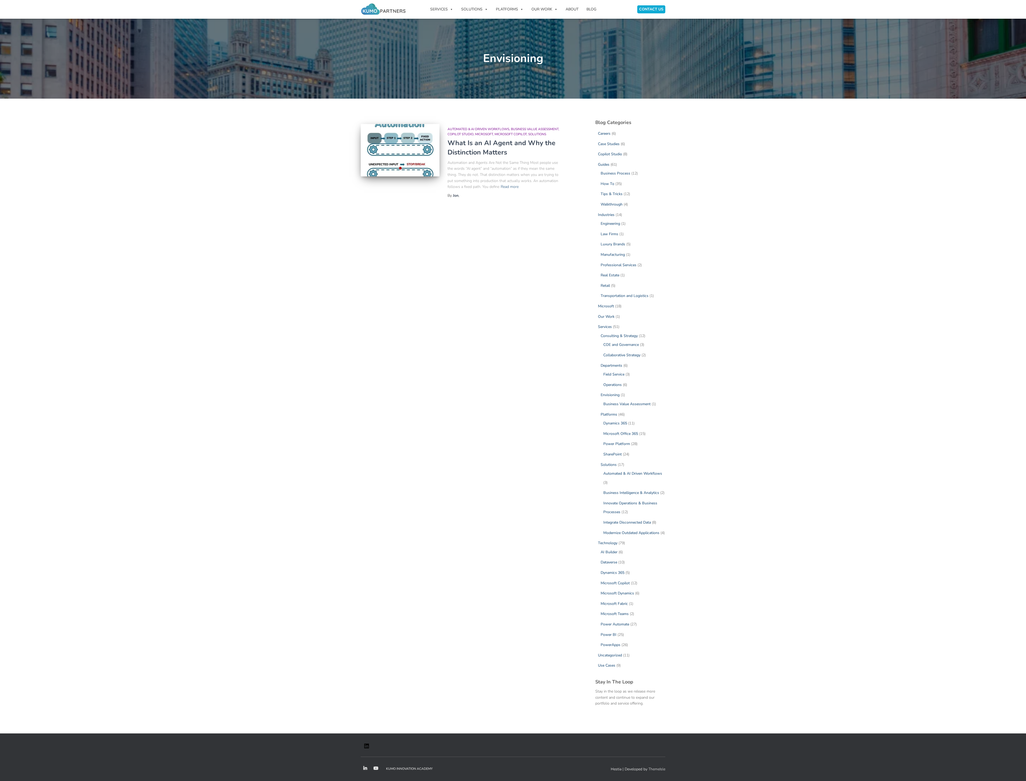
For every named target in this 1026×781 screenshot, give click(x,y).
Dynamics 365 (615, 423)
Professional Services (618, 265)
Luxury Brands (613, 244)
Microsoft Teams (615, 613)
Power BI (608, 634)
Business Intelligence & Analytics (631, 492)
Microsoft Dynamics (617, 593)
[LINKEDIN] (366, 747)
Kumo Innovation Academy (409, 769)
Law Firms (609, 234)
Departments (611, 365)
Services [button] (439, 9)
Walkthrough (612, 204)
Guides (603, 164)
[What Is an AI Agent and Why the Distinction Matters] (400, 150)
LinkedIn (365, 768)
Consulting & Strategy (619, 335)
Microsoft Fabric (614, 603)
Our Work (541, 9)
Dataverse (609, 562)
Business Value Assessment (534, 129)
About (572, 9)
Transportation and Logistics (624, 295)
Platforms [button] (507, 9)
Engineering (610, 223)
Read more (510, 186)
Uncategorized (610, 655)
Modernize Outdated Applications (631, 532)
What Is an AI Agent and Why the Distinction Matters (501, 147)
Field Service (613, 374)
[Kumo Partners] (383, 9)
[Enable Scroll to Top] (1015, 770)
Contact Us (651, 9)
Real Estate (610, 275)
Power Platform (616, 443)
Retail (605, 285)
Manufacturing (613, 254)
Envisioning (610, 394)
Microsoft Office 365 (620, 433)
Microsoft (484, 134)
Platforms (609, 414)
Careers (604, 133)
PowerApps (610, 644)
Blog (591, 9)
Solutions (537, 134)
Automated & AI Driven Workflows (478, 129)
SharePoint (612, 454)
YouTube (376, 768)
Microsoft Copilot (511, 134)
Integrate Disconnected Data (627, 522)
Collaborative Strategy (621, 355)
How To (607, 183)
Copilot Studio (460, 134)
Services (605, 326)
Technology (607, 543)
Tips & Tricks (612, 193)
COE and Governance (621, 344)
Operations (612, 384)
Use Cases (606, 665)
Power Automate (615, 624)
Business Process (615, 173)
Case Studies (609, 143)
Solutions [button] (472, 9)
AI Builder (609, 552)
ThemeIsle (656, 769)
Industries (606, 214)
